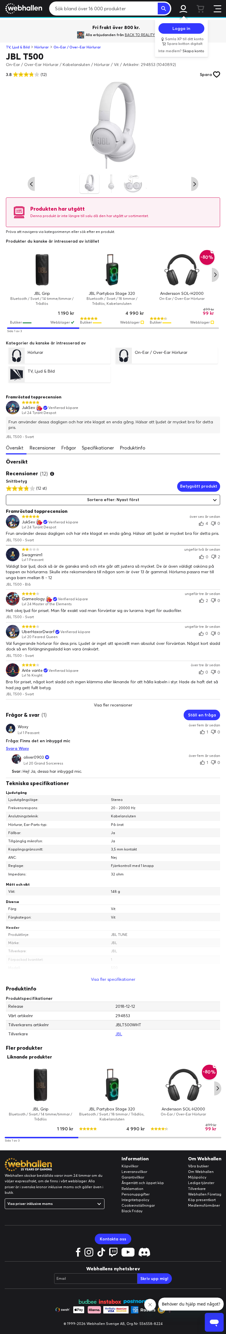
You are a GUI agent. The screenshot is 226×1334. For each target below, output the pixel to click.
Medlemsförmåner (204, 1205)
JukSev (28, 407)
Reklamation (132, 1188)
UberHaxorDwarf (38, 631)
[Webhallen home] (23, 8)
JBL (118, 1034)
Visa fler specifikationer (113, 979)
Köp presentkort (202, 1200)
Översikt (15, 448)
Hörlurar (41, 47)
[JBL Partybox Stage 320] (112, 270)
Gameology (33, 599)
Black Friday (132, 1211)
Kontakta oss (113, 1239)
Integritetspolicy (135, 1200)
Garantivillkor (133, 1177)
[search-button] (164, 8)
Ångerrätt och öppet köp (143, 1183)
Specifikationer (98, 448)
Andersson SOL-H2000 (182, 293)
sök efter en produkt (97, 231)
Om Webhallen (201, 1171)
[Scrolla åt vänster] (31, 184)
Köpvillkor (130, 1166)
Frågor (68, 448)
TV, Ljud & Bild (18, 47)
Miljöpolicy (197, 1177)
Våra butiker (198, 1166)
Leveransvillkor (134, 1171)
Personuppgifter (135, 1194)
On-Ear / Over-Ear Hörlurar (77, 47)
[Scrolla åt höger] (194, 184)
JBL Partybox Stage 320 (112, 293)
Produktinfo (132, 448)
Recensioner (42, 448)
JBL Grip (42, 293)
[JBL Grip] (42, 270)
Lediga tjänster (201, 1183)
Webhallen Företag (204, 1194)
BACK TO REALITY (140, 35)
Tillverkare (197, 1188)
